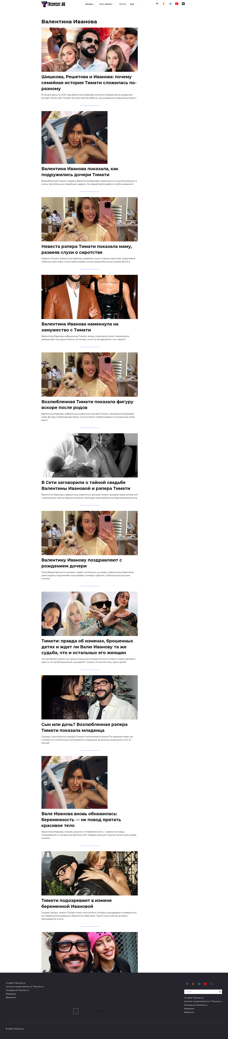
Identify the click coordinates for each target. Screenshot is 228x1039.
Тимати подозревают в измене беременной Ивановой (76, 903)
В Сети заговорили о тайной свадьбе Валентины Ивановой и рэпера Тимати (85, 485)
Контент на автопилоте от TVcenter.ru (25, 986)
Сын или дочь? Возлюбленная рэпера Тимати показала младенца (84, 727)
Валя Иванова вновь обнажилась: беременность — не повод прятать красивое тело (81, 819)
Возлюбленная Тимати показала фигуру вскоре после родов (87, 404)
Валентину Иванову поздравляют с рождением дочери (81, 563)
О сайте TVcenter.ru (15, 983)
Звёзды (89, 4)
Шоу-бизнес (105, 4)
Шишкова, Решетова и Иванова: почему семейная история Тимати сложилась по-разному (89, 82)
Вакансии (11, 997)
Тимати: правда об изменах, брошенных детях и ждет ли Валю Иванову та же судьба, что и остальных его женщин (87, 646)
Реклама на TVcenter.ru (17, 990)
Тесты (122, 4)
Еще (132, 4)
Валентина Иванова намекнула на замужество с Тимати (79, 326)
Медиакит (11, 994)
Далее (100, 1011)
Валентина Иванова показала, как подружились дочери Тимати (79, 171)
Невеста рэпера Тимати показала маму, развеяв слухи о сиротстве (86, 249)
